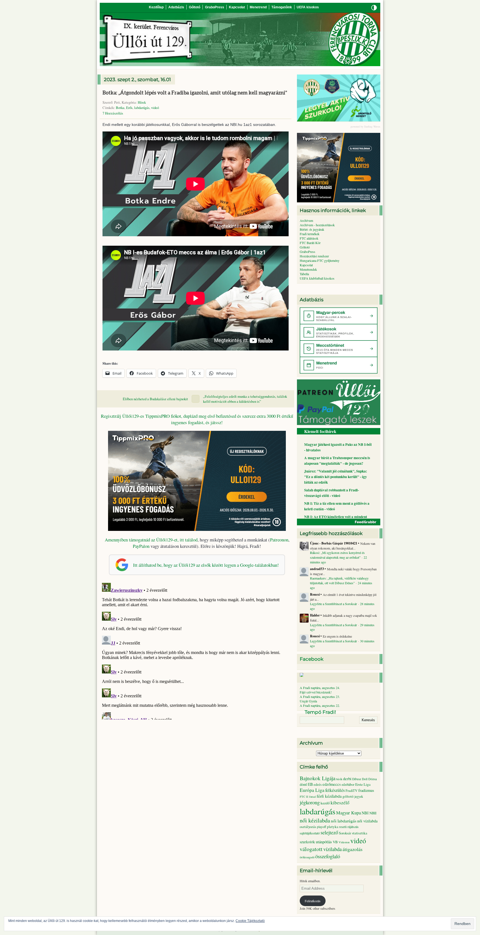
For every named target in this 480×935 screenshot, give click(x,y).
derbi (347, 778)
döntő (303, 784)
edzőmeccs (331, 784)
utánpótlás (324, 841)
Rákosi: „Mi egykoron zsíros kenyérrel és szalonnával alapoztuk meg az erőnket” (337, 554)
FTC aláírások (309, 238)
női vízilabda (367, 821)
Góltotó (194, 7)
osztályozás (308, 826)
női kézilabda (315, 820)
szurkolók (307, 841)
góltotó (348, 796)
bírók (339, 779)
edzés (318, 784)
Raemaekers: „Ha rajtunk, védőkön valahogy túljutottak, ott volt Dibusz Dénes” (339, 580)
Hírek (142, 102)
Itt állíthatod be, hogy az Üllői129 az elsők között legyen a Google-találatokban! (206, 565)
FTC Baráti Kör (310, 242)
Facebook (311, 659)
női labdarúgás (343, 821)
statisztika (359, 832)
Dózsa (372, 779)
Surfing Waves (372, 126)
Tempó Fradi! (320, 712)
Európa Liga (312, 790)
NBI (365, 812)
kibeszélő (340, 802)
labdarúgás (141, 107)
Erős (129, 107)
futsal (312, 797)
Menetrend (258, 7)
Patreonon (279, 539)
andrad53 (317, 569)
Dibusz (356, 779)
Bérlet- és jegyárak (312, 229)
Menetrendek (308, 269)
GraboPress (214, 7)
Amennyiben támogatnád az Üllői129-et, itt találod (151, 539)
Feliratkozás (313, 901)
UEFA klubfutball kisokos (317, 278)
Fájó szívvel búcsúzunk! (316, 692)
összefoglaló (327, 856)
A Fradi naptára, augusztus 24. (320, 687)
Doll (365, 779)
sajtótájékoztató (310, 833)
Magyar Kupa (348, 812)
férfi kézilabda (329, 796)
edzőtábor (348, 784)
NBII (372, 813)
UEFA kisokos (308, 7)
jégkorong (310, 802)
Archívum (306, 220)
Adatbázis (176, 7)
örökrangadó (307, 857)
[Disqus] (197, 650)
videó (155, 107)
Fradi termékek (309, 234)
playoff (321, 827)
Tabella (304, 274)
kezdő (325, 802)
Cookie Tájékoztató (250, 921)
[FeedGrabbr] (338, 522)
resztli (343, 827)
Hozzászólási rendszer (314, 256)
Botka (120, 107)
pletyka (332, 826)
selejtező (329, 832)
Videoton (344, 842)
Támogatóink (281, 7)
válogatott (311, 849)
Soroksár (345, 833)
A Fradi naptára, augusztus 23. (320, 696)
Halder (315, 615)
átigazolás (352, 849)
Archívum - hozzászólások (317, 225)
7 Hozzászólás (112, 113)
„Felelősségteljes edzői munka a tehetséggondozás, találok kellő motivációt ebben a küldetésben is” (245, 399)
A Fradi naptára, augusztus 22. (320, 705)
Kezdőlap (156, 7)
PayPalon (141, 546)
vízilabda (332, 849)
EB (310, 784)
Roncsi (315, 594)
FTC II (304, 797)
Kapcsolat (237, 7)
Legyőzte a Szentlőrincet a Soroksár (333, 603)
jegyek (358, 796)
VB (335, 841)
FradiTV (352, 790)
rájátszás (353, 827)
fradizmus (366, 790)
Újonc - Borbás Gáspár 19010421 (333, 543)
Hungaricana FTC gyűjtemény (319, 260)
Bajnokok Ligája (317, 778)
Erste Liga (363, 784)
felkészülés (335, 790)
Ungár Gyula (308, 701)
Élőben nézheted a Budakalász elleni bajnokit (155, 398)
